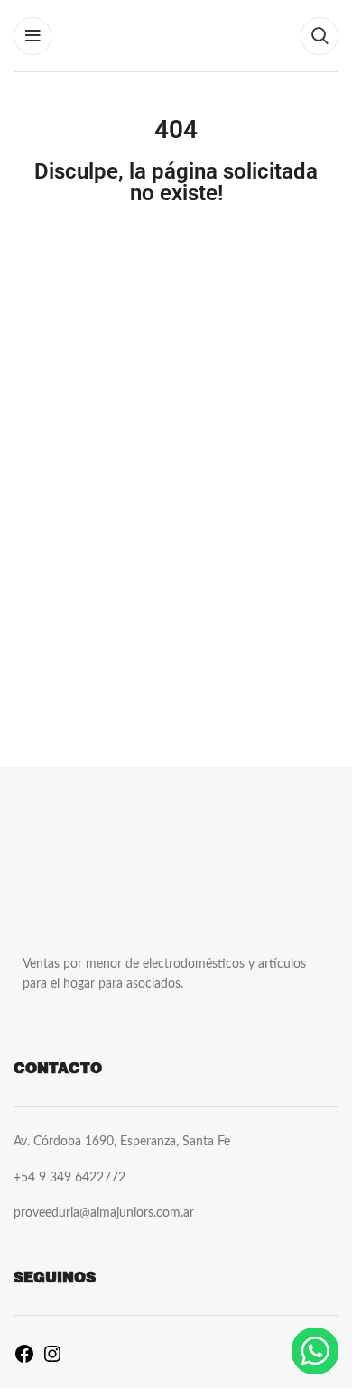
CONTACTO (58, 1068)
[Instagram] (52, 1361)
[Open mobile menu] (32, 36)
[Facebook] (24, 1361)
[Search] (319, 36)
